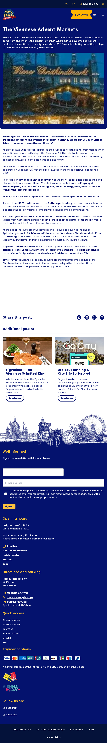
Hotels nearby (11, 555)
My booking (103, 4)
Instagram (11, 708)
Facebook (11, 714)
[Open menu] (102, 14)
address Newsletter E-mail (19, 466)
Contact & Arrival (17, 592)
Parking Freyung (17, 602)
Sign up (9, 506)
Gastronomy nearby (15, 550)
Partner (7, 559)
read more (16, 398)
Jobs (5, 564)
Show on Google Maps (20, 597)
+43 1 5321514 (67, 4)
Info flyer (12, 546)
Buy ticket (81, 15)
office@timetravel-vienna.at (73, 4)
